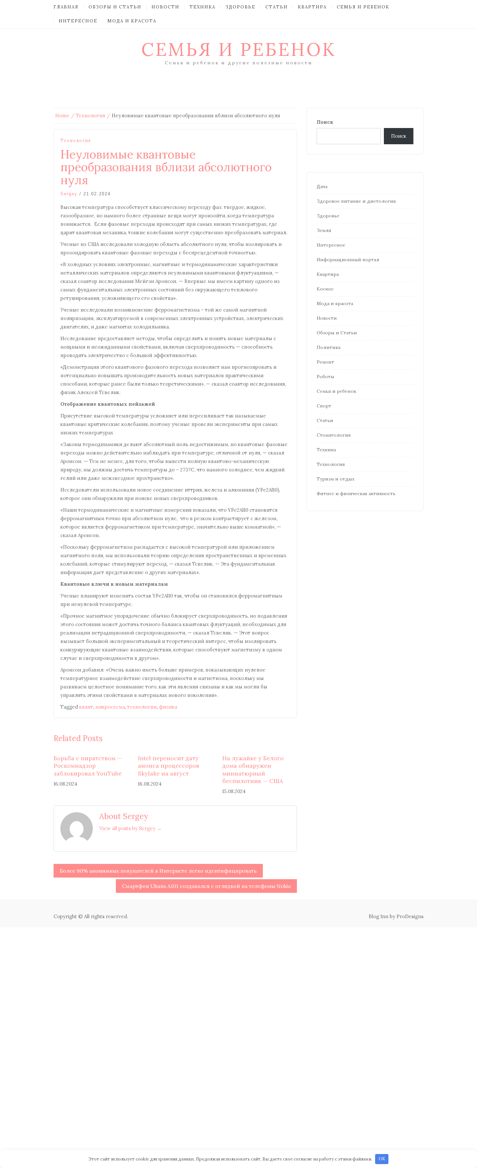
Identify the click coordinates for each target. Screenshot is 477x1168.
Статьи (276, 7)
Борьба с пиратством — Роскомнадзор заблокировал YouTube (88, 765)
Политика (328, 347)
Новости (165, 7)
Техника (202, 7)
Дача (322, 186)
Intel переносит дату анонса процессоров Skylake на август (168, 765)
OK (382, 1159)
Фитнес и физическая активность (356, 493)
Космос (325, 289)
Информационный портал (348, 260)
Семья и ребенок (363, 7)
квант (86, 707)
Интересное (78, 21)
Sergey (69, 193)
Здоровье (240, 7)
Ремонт (325, 362)
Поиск (325, 122)
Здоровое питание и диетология (356, 201)
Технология (75, 140)
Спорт (324, 406)
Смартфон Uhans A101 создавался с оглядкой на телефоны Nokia (206, 886)
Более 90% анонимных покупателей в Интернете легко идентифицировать (158, 870)
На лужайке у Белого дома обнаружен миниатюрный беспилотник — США (253, 769)
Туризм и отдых (335, 479)
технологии (142, 707)
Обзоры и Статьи (115, 7)
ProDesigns (410, 916)
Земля (324, 230)
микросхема (110, 707)
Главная (66, 7)
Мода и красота (131, 21)
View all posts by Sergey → (130, 828)
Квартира (312, 7)
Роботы (325, 376)
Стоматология (334, 435)
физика (168, 707)
